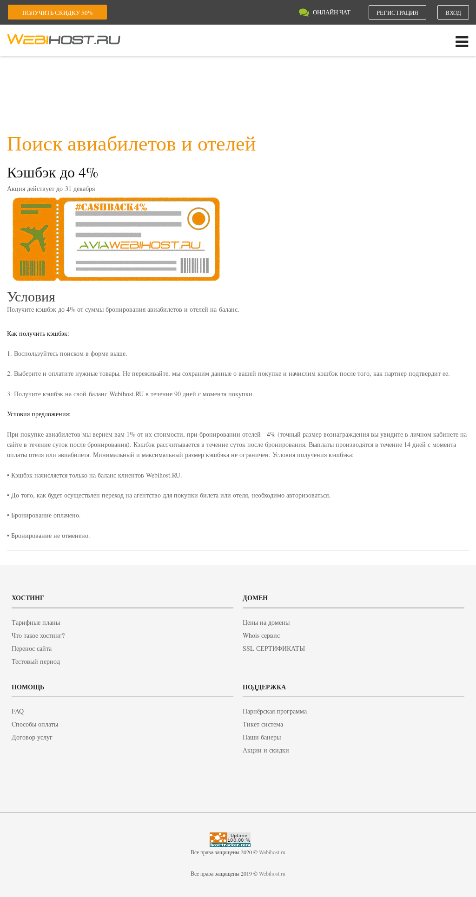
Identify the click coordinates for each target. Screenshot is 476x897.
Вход (453, 12)
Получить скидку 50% (57, 12)
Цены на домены (266, 622)
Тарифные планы (36, 622)
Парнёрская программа (275, 711)
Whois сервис (261, 635)
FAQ (18, 711)
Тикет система (263, 724)
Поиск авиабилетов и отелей (131, 142)
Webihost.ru (272, 852)
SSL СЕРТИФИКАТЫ (274, 648)
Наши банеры (262, 737)
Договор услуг (32, 737)
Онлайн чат (331, 12)
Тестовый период (36, 661)
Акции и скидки (266, 750)
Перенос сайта (32, 648)
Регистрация (397, 12)
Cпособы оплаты (35, 724)
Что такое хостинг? (38, 635)
